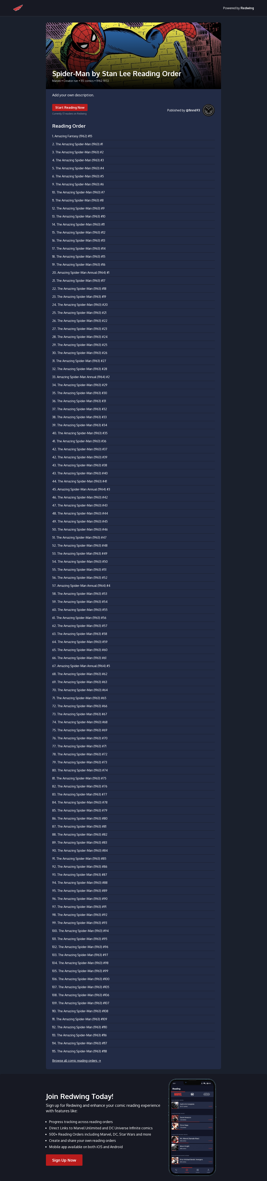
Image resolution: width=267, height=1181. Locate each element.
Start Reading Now (69, 107)
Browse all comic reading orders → (76, 1061)
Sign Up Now (64, 1160)
